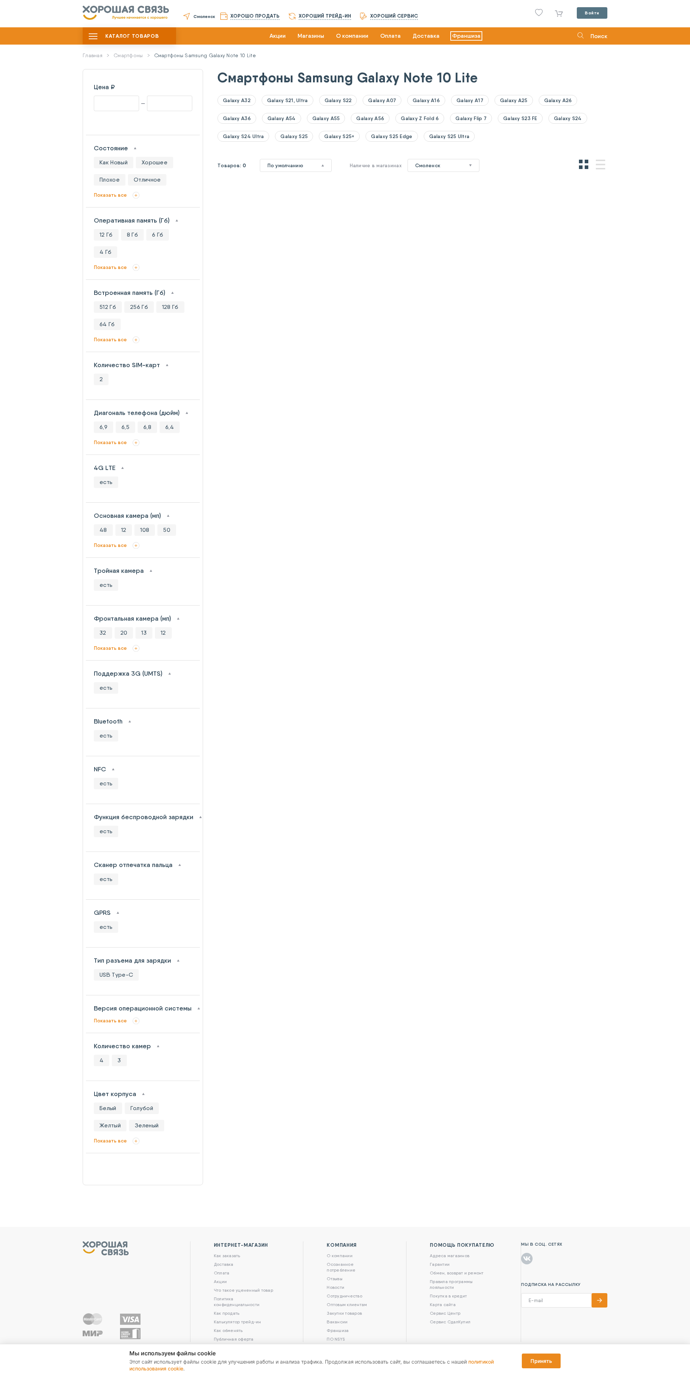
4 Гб (105, 251)
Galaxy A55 (326, 118)
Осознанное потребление (341, 1267)
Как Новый (114, 162)
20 (124, 632)
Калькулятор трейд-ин (237, 1321)
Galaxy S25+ (339, 136)
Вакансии (337, 1321)
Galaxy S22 (338, 100)
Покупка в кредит (448, 1296)
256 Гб (139, 307)
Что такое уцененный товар (243, 1290)
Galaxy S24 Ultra (243, 136)
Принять (541, 1361)
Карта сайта (443, 1304)
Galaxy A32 (236, 100)
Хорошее (154, 162)
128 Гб (170, 307)
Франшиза (466, 35)
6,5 (125, 427)
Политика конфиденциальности (236, 1301)
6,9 (103, 427)
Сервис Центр (445, 1313)
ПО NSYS (336, 1339)
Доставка (426, 35)
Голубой (141, 1108)
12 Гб (106, 234)
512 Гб (108, 307)
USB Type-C (116, 974)
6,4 (169, 427)
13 (144, 632)
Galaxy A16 (426, 100)
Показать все (110, 195)
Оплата (390, 35)
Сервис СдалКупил (450, 1321)
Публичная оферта (234, 1339)
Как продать (227, 1313)
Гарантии (440, 1264)
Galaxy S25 (294, 136)
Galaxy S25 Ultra (449, 136)
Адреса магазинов (449, 1255)
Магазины (311, 35)
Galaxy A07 (382, 100)
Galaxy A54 (281, 118)
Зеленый (146, 1125)
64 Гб (107, 324)
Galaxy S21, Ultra (287, 100)
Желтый (110, 1125)
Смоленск (204, 16)
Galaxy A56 (370, 118)
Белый (108, 1108)
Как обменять (228, 1330)
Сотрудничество (344, 1296)
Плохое (110, 179)
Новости (335, 1287)
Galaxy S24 (568, 118)
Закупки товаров (344, 1313)
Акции (278, 35)
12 (123, 529)
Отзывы (334, 1278)
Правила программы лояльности (451, 1284)
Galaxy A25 (514, 100)
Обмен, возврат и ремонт (457, 1273)
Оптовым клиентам (347, 1304)
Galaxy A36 (237, 118)
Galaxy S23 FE (520, 118)
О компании (352, 35)
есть (106, 482)
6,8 (147, 427)
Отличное (147, 179)
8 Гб (132, 234)
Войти (592, 12)
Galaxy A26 (558, 100)
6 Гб (157, 234)
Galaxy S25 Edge (391, 136)
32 (103, 632)
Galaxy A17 (469, 100)
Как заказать (227, 1255)
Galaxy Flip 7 (471, 118)
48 (103, 529)
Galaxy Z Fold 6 (420, 118)
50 (166, 529)
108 (144, 529)
